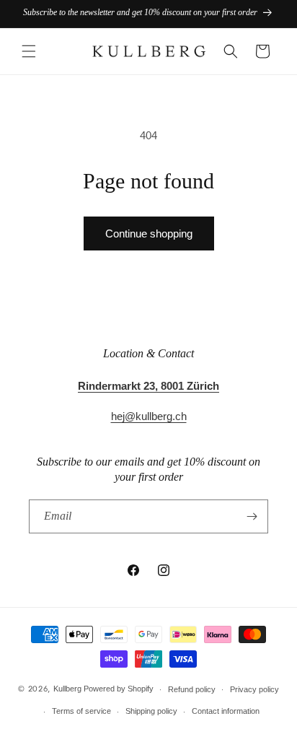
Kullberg (67, 688)
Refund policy (192, 689)
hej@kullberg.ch (149, 416)
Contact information (226, 711)
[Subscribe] (251, 516)
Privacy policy (254, 689)
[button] (29, 51)
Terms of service (81, 711)
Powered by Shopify (119, 688)
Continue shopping (148, 233)
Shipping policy (151, 711)
